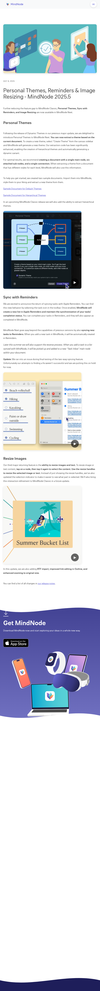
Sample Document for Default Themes (22, 188)
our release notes (46, 583)
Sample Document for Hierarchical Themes (24, 195)
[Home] (14, 6)
